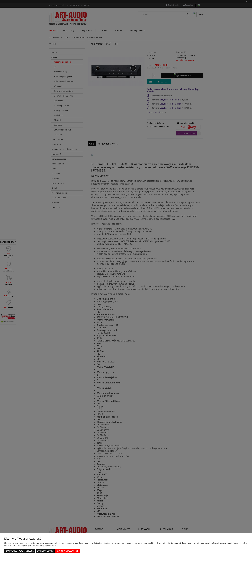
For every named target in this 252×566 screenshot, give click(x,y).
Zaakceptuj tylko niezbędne (20, 551)
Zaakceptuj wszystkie (67, 551)
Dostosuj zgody (45, 551)
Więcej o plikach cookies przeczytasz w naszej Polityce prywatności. (30, 545)
